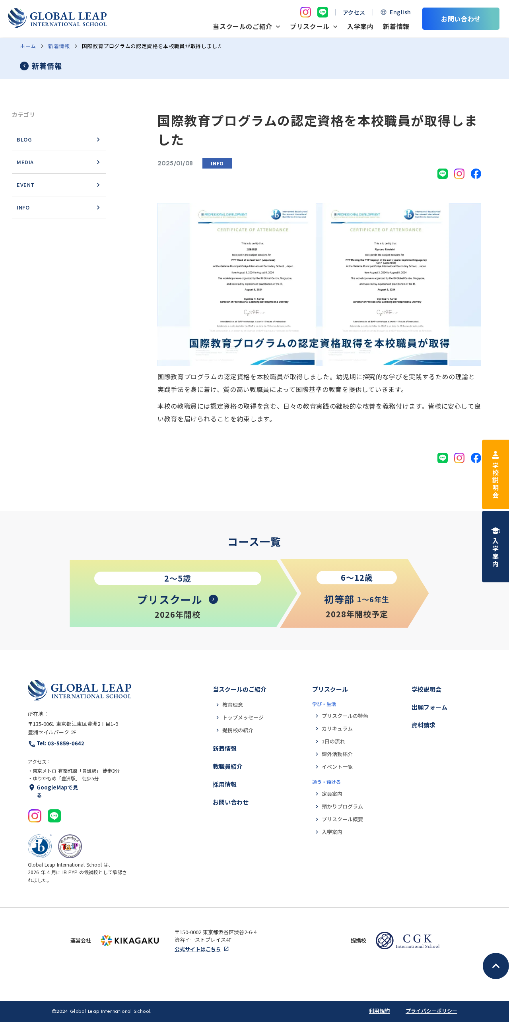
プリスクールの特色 (345, 715)
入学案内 (360, 26)
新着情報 (396, 26)
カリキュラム (337, 728)
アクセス (354, 12)
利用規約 (379, 1010)
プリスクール (330, 689)
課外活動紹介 (337, 753)
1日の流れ (333, 741)
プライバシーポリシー (431, 1010)
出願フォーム (429, 707)
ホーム (28, 45)
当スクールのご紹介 (239, 689)
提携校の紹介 (237, 730)
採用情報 (225, 784)
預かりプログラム (342, 806)
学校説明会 (426, 689)
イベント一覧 (337, 766)
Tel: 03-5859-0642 (60, 743)
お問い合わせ (231, 802)
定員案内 (332, 793)
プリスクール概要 (342, 819)
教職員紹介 (228, 766)
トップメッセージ (243, 717)
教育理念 (232, 704)
